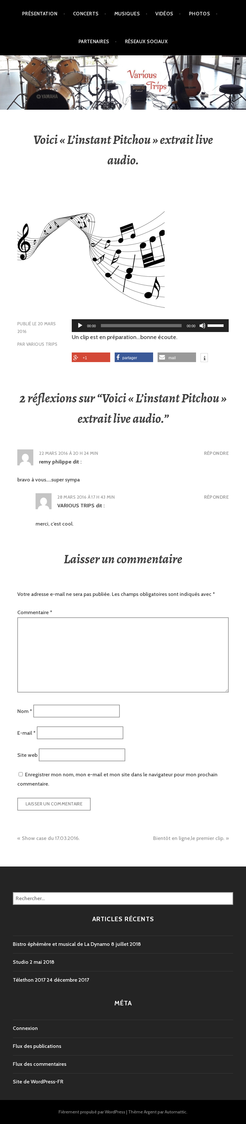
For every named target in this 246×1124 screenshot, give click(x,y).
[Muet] (202, 325)
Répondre (216, 453)
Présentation (39, 14)
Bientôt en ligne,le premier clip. (188, 838)
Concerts (86, 14)
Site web (27, 755)
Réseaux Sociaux (146, 41)
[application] (150, 325)
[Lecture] (80, 325)
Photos (199, 14)
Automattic (175, 1112)
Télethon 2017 (29, 980)
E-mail (26, 733)
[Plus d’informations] (204, 358)
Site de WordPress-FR (38, 1082)
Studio (21, 962)
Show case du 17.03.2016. (50, 838)
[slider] (217, 325)
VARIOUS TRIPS (42, 344)
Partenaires (93, 41)
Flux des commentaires (39, 1064)
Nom (24, 711)
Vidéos (164, 14)
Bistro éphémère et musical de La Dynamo (61, 944)
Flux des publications (37, 1046)
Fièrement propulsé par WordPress (92, 1112)
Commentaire (34, 612)
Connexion (25, 1028)
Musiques (127, 14)
